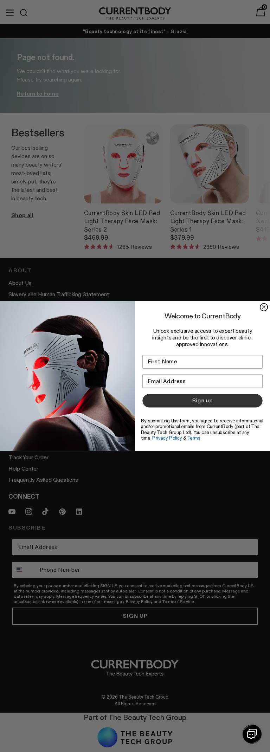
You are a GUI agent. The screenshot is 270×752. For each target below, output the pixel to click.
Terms (193, 438)
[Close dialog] (264, 307)
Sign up (202, 400)
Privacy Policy (167, 438)
